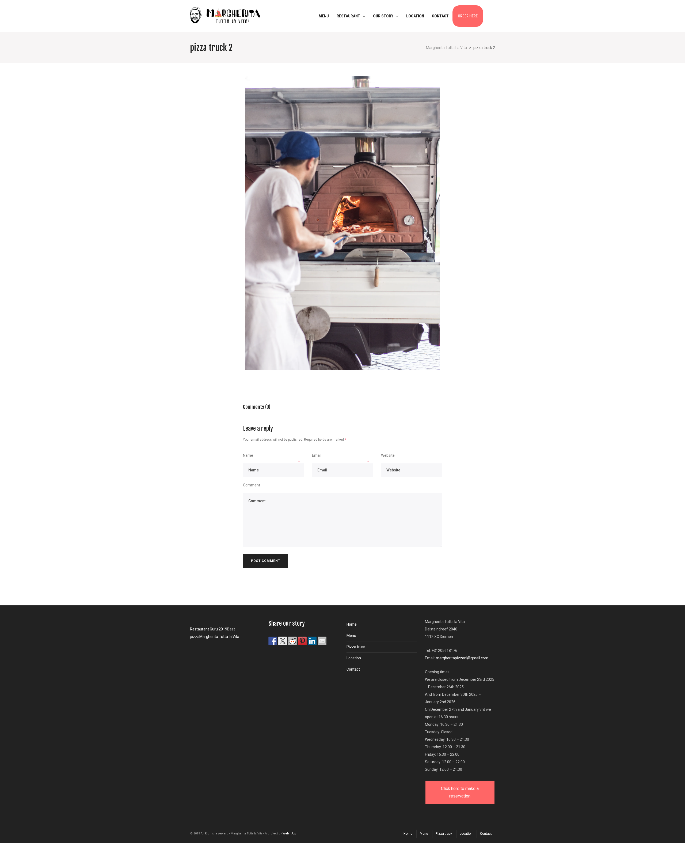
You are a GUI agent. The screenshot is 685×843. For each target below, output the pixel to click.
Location (354, 658)
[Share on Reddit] (292, 641)
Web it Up (289, 833)
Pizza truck (356, 647)
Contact (353, 669)
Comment (251, 485)
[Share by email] (322, 641)
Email (316, 455)
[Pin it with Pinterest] (302, 641)
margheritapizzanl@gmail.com (462, 658)
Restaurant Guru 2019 (208, 629)
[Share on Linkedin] (312, 641)
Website (388, 455)
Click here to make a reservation (460, 792)
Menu (351, 635)
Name (248, 455)
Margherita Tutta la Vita (219, 636)
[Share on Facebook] (272, 641)
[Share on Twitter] (282, 641)
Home (352, 624)
